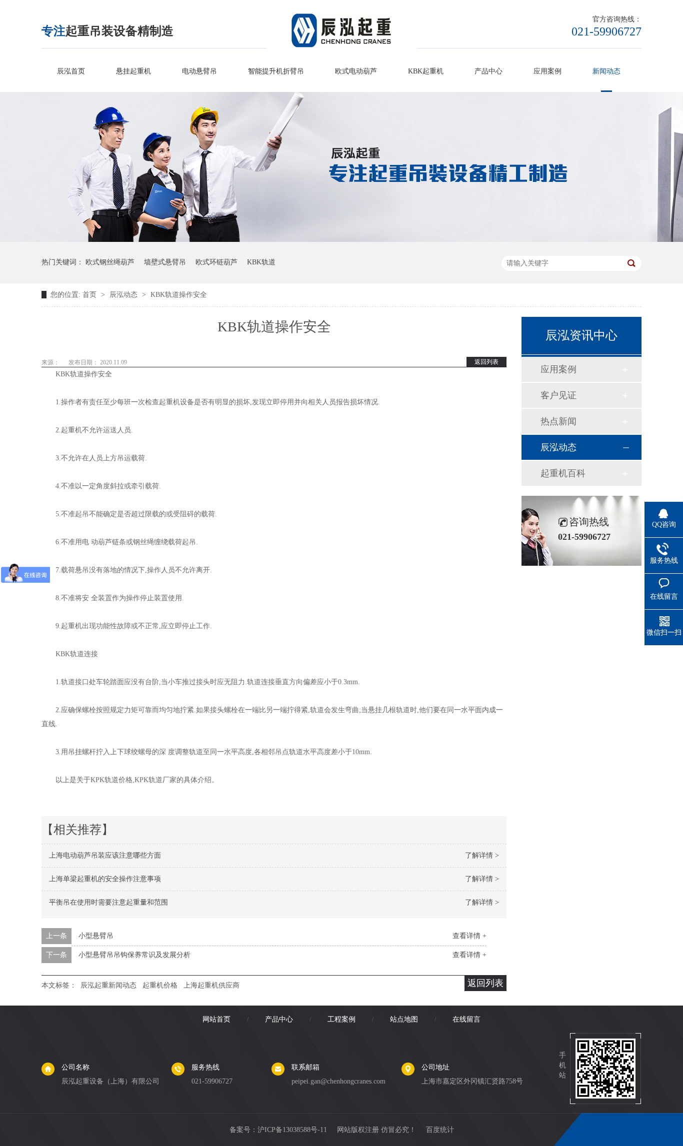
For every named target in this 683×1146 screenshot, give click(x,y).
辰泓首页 (71, 71)
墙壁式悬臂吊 (165, 262)
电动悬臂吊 (199, 71)
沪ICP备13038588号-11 (292, 1130)
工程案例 (342, 1019)
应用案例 (548, 71)
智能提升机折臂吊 (276, 71)
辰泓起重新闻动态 (108, 985)
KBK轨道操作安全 (178, 294)
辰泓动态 (125, 294)
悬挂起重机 (133, 71)
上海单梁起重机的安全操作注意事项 (105, 879)
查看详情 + (469, 936)
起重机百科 (563, 473)
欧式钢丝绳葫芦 (110, 262)
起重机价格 (160, 985)
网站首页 (216, 1019)
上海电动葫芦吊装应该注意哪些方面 (105, 855)
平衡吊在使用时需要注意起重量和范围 (108, 902)
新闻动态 (606, 71)
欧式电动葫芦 (356, 71)
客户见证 (558, 395)
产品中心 (488, 71)
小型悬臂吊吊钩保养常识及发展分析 (134, 955)
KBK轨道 (261, 262)
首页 (90, 294)
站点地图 (404, 1019)
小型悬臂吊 (96, 936)
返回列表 (486, 361)
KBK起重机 (426, 71)
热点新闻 (558, 421)
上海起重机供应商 (212, 985)
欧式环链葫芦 (217, 262)
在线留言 (466, 1019)
